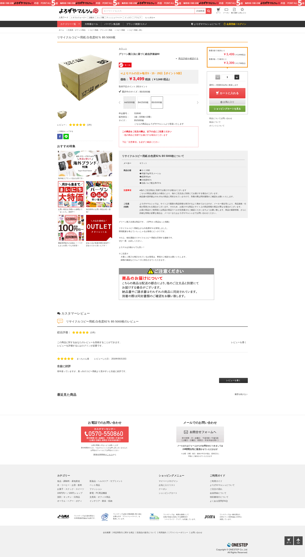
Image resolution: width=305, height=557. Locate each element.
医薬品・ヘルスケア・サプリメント (106, 481)
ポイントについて (216, 126)
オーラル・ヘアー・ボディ (69, 501)
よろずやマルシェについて (222, 485)
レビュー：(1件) (74, 125)
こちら (109, 455)
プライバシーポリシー (178, 532)
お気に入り (228, 102)
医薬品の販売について (146, 532)
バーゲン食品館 (112, 24)
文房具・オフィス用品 (100, 497)
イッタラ (128, 17)
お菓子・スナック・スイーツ (70, 489)
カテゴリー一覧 (68, 24)
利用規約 (162, 532)
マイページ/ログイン (168, 481)
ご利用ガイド (216, 481)
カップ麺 (100, 17)
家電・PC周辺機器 (98, 493)
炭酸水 (91, 17)
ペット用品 (95, 485)
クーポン (163, 489)
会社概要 (107, 532)
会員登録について (218, 493)
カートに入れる (229, 93)
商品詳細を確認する (188, 58)
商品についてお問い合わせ (220, 118)
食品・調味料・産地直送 (68, 481)
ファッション (96, 489)
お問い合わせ (196, 532)
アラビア (137, 17)
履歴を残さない (241, 394)
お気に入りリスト (167, 485)
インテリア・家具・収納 (101, 501)
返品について (215, 122)
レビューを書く (239, 342)
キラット (123, 49)
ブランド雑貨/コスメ (136, 24)
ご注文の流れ (216, 489)
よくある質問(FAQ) (219, 501)
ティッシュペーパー (114, 17)
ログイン (86, 345)
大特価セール (91, 24)
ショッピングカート (168, 493)
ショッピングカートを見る (227, 108)
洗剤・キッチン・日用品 (68, 497)
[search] (208, 11)
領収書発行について (219, 497)
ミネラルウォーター (79, 17)
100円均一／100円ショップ (69, 493)
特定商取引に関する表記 (123, 532)
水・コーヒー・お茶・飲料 (69, 485)
